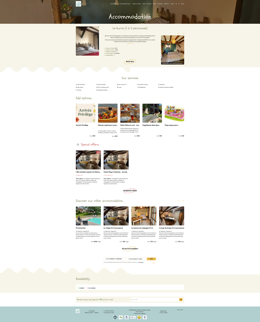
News (154, 4)
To (115, 259)
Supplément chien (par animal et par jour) (150, 125)
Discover (113, 4)
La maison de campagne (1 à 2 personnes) (142, 228)
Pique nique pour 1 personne (171, 125)
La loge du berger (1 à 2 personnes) (171, 228)
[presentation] (179, 33)
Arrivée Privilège (82, 125)
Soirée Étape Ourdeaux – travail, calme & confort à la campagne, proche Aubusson (115, 172)
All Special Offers (130, 191)
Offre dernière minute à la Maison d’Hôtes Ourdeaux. (88, 172)
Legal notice (163, 311)
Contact (166, 4)
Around (160, 4)
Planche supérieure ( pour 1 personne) (108, 125)
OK (181, 299)
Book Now (130, 61)
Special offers (137, 4)
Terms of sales (163, 312)
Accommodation (124, 4)
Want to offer (147, 4)
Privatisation (81, 228)
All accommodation (130, 249)
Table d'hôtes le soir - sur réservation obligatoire (129, 125)
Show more (130, 43)
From (107, 259)
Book (172, 4)
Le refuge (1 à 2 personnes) (113, 228)
